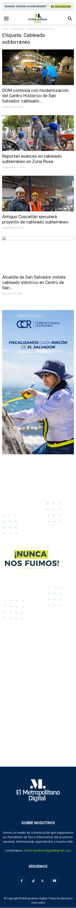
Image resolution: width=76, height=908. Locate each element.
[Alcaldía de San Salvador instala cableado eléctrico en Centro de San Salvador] (38, 254)
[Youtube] (54, 881)
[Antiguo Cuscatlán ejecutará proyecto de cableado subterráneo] (38, 193)
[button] (70, 18)
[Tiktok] (33, 881)
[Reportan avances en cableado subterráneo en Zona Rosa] (38, 133)
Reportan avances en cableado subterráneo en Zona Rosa (32, 159)
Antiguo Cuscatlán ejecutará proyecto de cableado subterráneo (35, 219)
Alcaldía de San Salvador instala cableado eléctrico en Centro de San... (33, 282)
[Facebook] (21, 881)
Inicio (5, 29)
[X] (42, 880)
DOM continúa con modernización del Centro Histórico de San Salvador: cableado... (35, 96)
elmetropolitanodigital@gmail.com (47, 850)
